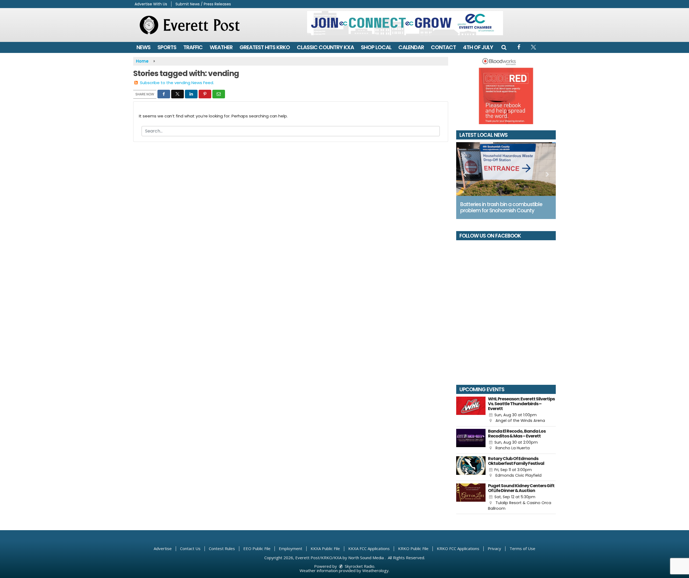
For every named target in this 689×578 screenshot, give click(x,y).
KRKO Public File (413, 548)
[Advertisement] (405, 23)
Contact (443, 47)
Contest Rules (222, 548)
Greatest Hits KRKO (265, 47)
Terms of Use (522, 548)
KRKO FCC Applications (458, 548)
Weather (221, 47)
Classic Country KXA (325, 47)
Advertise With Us (151, 4)
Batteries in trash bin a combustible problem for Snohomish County (501, 207)
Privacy (494, 548)
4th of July (478, 47)
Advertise (163, 548)
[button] (504, 47)
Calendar (411, 47)
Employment (290, 548)
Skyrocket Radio (359, 566)
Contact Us (190, 548)
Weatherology (375, 570)
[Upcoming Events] (471, 410)
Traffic (193, 47)
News (143, 47)
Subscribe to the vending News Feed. (177, 82)
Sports (166, 47)
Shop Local (376, 47)
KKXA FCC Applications (369, 548)
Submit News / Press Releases (203, 4)
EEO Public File (256, 548)
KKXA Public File (325, 548)
